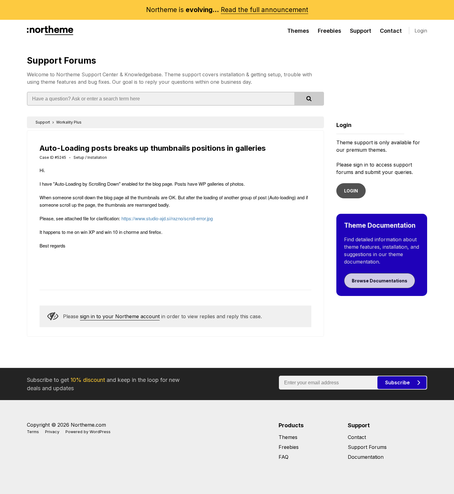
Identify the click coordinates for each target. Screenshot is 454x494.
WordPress (100, 431)
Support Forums (61, 60)
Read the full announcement (264, 10)
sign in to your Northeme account (120, 316)
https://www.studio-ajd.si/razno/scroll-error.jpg (167, 218)
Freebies (329, 30)
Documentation (366, 457)
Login (420, 30)
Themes (298, 30)
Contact (391, 30)
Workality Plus (69, 122)
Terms (33, 431)
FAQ (283, 457)
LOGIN (351, 190)
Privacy (52, 431)
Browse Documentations (379, 280)
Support (360, 30)
